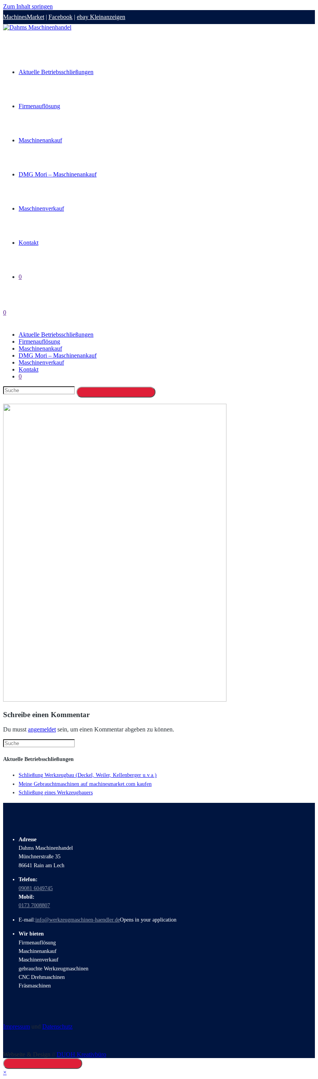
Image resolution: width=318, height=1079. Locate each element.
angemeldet (42, 729)
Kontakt (28, 369)
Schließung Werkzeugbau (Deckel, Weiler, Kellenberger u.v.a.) (88, 775)
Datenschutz (57, 1026)
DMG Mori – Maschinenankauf (58, 355)
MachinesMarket (23, 17)
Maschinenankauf (40, 348)
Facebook (60, 17)
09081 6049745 (36, 888)
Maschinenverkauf (41, 362)
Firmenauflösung (39, 341)
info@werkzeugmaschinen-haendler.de (77, 920)
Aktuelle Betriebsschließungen (56, 334)
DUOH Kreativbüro (81, 1054)
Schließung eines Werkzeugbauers (56, 792)
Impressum (16, 1026)
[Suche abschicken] (116, 392)
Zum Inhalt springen (28, 6)
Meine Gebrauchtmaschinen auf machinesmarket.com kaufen (85, 784)
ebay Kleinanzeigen (101, 17)
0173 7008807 (34, 905)
